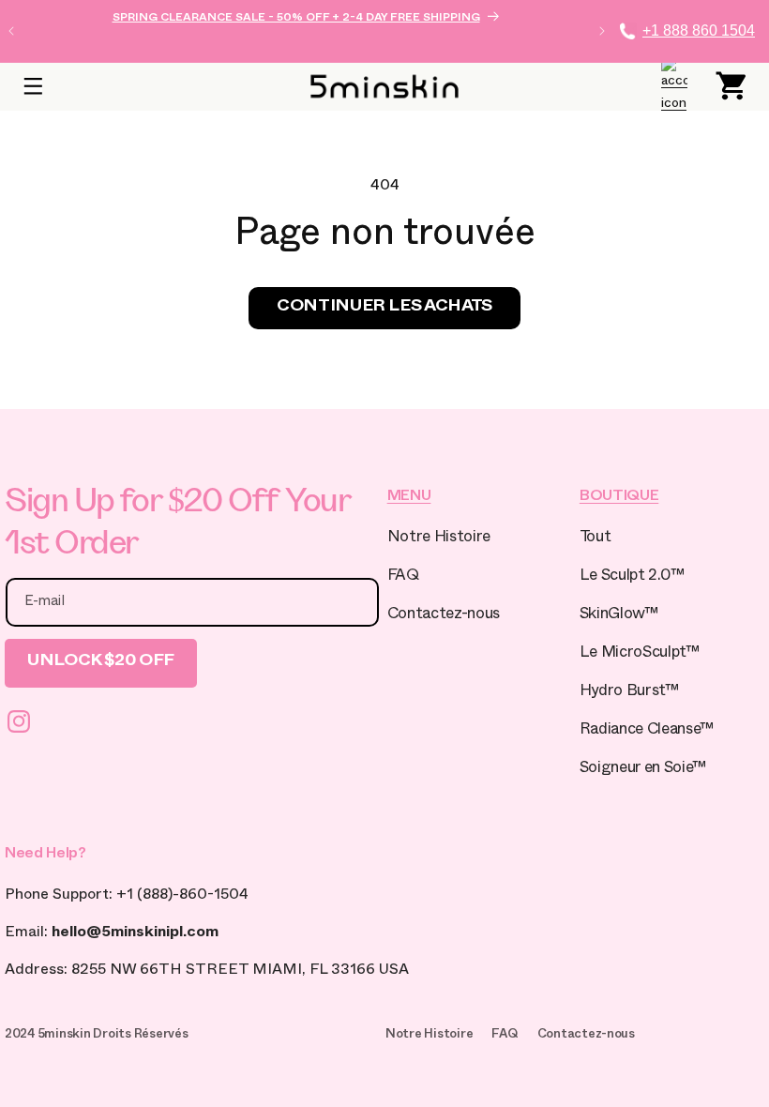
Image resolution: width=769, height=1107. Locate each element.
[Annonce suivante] (602, 31)
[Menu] (32, 86)
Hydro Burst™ (629, 693)
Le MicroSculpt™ (640, 654)
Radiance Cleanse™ (647, 731)
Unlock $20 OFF (100, 663)
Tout (595, 539)
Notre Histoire (438, 539)
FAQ (403, 577)
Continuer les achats (384, 308)
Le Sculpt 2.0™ (632, 577)
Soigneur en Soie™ (643, 770)
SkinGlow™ (619, 616)
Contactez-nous (443, 616)
